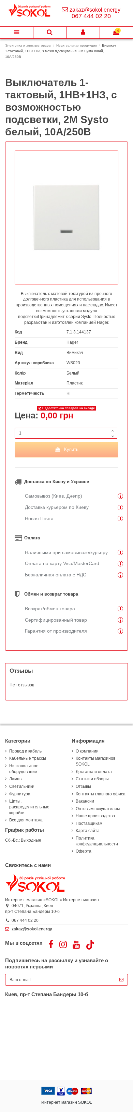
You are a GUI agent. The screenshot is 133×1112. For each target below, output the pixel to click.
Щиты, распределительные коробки (29, 807)
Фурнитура (19, 794)
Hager (72, 342)
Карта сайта (88, 830)
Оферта (83, 851)
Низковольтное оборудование (24, 768)
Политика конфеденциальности (97, 841)
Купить (71, 449)
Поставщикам (89, 823)
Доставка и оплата (94, 771)
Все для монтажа (26, 820)
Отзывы (83, 786)
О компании (87, 751)
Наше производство (95, 816)
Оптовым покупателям (98, 808)
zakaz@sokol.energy (95, 10)
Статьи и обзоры (92, 779)
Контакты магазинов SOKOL (95, 761)
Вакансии (85, 801)
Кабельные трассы (27, 758)
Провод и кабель (25, 751)
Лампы (16, 779)
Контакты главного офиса (100, 794)
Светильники (21, 786)
